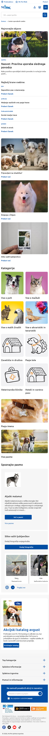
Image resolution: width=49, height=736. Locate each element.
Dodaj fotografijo (26, 547)
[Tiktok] (19, 727)
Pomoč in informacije (12, 679)
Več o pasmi (18, 517)
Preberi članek (7, 93)
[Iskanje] (45, 15)
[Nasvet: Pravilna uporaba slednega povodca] (24, 44)
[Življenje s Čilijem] (24, 196)
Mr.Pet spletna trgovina (15, 734)
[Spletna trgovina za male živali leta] (22, 709)
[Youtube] (14, 727)
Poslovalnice (8, 2)
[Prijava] (40, 693)
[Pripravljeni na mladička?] (24, 154)
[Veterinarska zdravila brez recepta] (8, 708)
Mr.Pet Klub (22, 2)
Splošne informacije (11, 666)
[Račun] (34, 7)
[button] (45, 7)
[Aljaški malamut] (13, 481)
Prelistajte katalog (11, 645)
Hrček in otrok (7, 127)
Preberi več (6, 176)
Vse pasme (9, 523)
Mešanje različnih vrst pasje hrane (15, 102)
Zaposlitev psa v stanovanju (12, 90)
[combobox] (23, 15)
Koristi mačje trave (9, 115)
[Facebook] (4, 727)
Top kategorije (9, 660)
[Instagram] (9, 727)
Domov (3, 21)
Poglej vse (21, 587)
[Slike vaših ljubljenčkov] (24, 238)
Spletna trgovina (10, 673)
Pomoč (45, 2)
